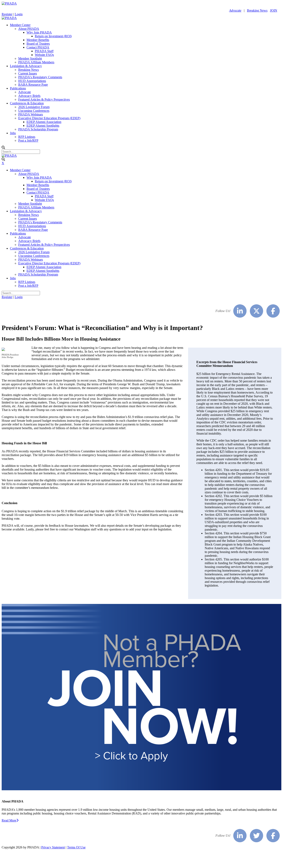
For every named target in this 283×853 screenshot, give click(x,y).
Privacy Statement (53, 847)
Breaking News (257, 10)
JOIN (273, 10)
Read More (9, 820)
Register (7, 14)
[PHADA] (9, 3)
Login (19, 14)
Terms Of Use (76, 847)
